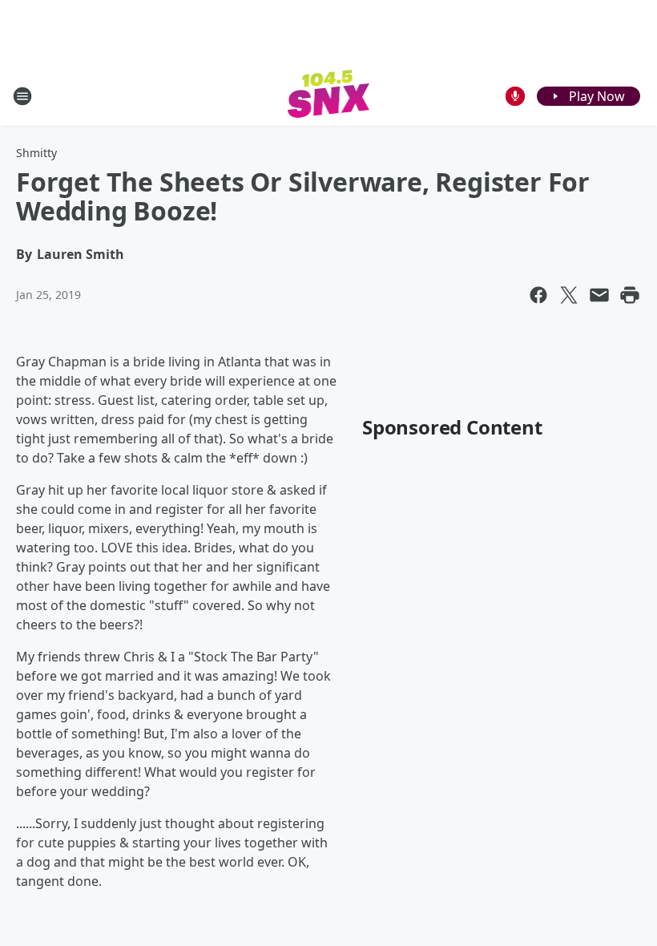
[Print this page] (630, 295)
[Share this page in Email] (599, 295)
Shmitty (36, 152)
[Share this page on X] (569, 295)
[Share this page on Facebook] (538, 295)
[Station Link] (329, 96)
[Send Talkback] (515, 96)
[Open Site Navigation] (22, 96)
